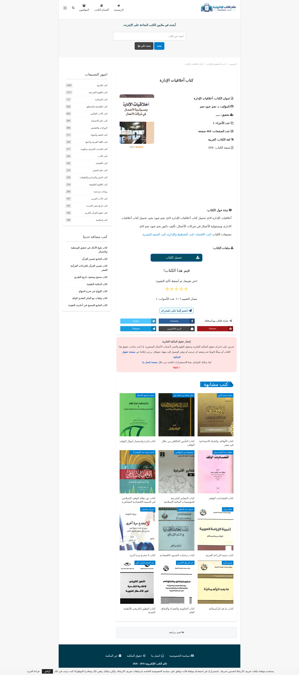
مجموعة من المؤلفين (184, 452)
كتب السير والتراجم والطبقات (93, 177)
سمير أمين (227, 562)
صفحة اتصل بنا (149, 362)
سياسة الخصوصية (179, 655)
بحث (159, 46)
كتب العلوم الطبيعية (98, 184)
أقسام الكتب (101, 9)
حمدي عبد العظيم (185, 509)
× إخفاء (176, 367)
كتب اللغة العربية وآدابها (96, 142)
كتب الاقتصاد (203, 234)
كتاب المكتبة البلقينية (97, 284)
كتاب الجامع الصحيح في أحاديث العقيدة (87, 305)
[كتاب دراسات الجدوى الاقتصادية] (176, 528)
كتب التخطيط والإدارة (180, 234)
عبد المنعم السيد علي (145, 562)
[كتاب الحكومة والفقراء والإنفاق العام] (176, 582)
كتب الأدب (102, 156)
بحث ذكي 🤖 (144, 46)
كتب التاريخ (102, 85)
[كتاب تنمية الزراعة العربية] (215, 528)
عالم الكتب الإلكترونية (156, 663)
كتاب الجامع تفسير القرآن (94, 259)
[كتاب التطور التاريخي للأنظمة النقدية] (137, 582)
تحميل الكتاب (174, 257)
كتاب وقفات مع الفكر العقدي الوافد (89, 298)
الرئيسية (119, 9)
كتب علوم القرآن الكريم (96, 213)
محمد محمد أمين (225, 395)
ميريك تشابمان (147, 509)
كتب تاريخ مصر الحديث (96, 205)
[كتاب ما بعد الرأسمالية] (215, 582)
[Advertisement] (176, 178)
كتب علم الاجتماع (99, 120)
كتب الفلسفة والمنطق (96, 106)
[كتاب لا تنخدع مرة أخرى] (137, 528)
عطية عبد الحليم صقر (223, 452)
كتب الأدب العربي (99, 198)
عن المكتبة (111, 655)
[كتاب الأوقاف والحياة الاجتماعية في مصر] (215, 414)
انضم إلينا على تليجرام (175, 310)
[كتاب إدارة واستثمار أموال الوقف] (137, 414)
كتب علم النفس (100, 170)
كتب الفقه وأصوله (99, 135)
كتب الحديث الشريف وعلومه (94, 149)
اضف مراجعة (175, 632)
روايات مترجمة (100, 191)
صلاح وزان (227, 509)
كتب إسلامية (101, 220)
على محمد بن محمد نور (183, 395)
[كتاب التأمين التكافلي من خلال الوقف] (176, 414)
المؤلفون (84, 9)
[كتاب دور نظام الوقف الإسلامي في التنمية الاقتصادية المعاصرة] (137, 471)
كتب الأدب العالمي (98, 113)
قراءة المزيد (33, 671)
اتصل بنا (155, 655)
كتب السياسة (101, 99)
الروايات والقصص (99, 127)
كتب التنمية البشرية (154, 234)
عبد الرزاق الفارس (185, 562)
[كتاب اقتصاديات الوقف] (215, 471)
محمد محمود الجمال (145, 395)
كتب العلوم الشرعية (98, 92)
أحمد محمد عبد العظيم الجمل (141, 452)
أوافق (47, 671)
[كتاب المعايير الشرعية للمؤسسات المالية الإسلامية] (176, 471)
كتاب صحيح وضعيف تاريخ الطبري (90, 277)
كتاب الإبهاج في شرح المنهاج (93, 291)
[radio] (186, 290)
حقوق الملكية (134, 655)
